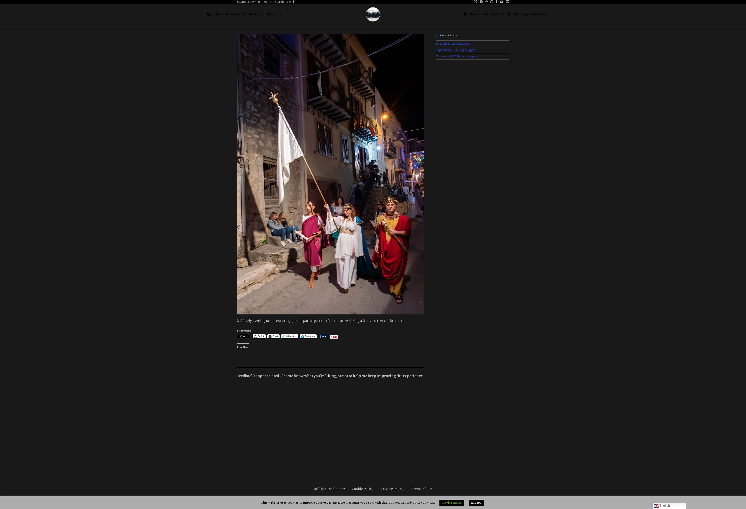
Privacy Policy (392, 489)
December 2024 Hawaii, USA (454, 43)
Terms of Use (421, 489)
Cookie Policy (362, 489)
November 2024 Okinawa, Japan (456, 56)
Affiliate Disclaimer (329, 489)
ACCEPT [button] (476, 502)
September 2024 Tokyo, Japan (455, 50)
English (664, 505)
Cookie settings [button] (452, 502)
